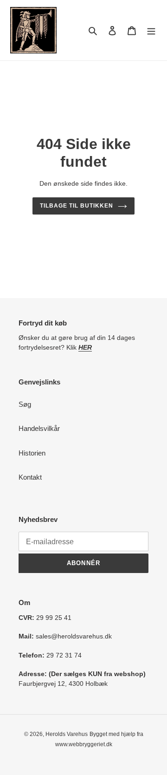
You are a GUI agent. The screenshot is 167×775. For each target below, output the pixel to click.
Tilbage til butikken (76, 205)
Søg (25, 404)
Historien (32, 453)
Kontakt (30, 477)
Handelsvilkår (39, 428)
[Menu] (151, 30)
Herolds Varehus (66, 734)
